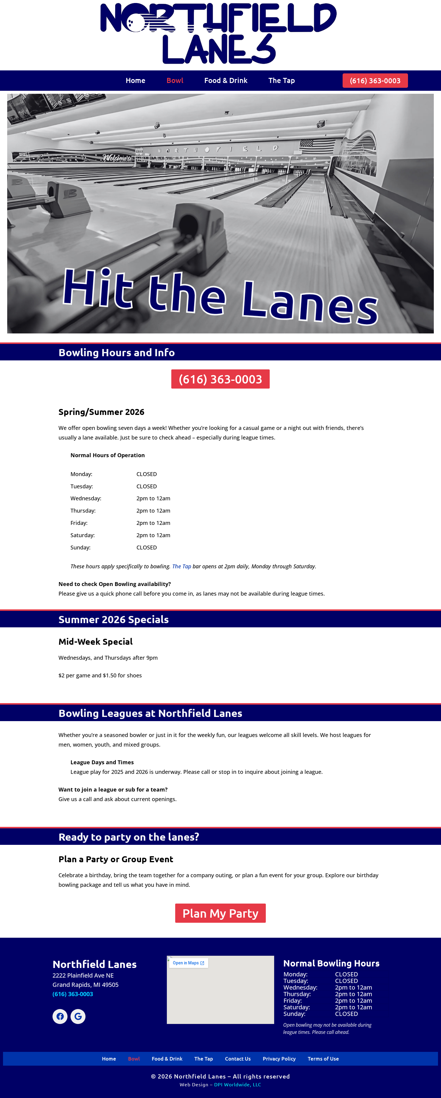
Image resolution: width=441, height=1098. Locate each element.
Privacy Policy (279, 1058)
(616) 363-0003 (72, 994)
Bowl (174, 80)
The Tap (281, 80)
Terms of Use (323, 1058)
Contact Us (238, 1058)
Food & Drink (226, 80)
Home (136, 80)
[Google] (78, 1016)
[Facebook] (60, 1016)
